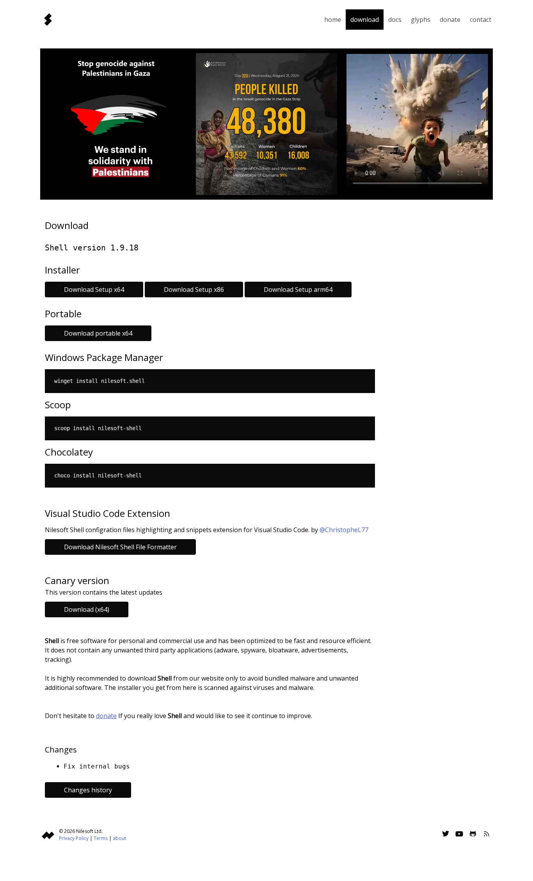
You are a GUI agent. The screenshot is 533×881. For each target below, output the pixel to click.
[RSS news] (486, 834)
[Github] (472, 834)
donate (106, 715)
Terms (101, 838)
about (119, 838)
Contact (480, 19)
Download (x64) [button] (86, 609)
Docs (395, 19)
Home (332, 19)
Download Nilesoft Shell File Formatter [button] (120, 547)
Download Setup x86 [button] (194, 289)
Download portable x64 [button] (98, 333)
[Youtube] (459, 834)
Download (364, 19)
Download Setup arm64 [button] (298, 289)
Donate (450, 19)
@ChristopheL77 (344, 529)
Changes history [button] (88, 790)
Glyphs (420, 19)
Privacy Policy (74, 838)
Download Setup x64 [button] (94, 289)
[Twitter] (445, 834)
